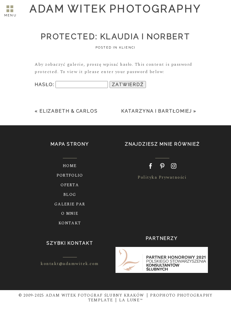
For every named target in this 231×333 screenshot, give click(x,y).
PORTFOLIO (70, 175)
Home (70, 166)
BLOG (69, 195)
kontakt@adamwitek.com (70, 263)
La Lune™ (131, 300)
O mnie (69, 213)
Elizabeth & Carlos (68, 111)
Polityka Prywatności (162, 177)
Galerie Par (69, 204)
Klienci (127, 47)
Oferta (70, 185)
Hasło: (45, 84)
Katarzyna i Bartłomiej (156, 111)
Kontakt (70, 223)
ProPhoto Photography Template (150, 297)
